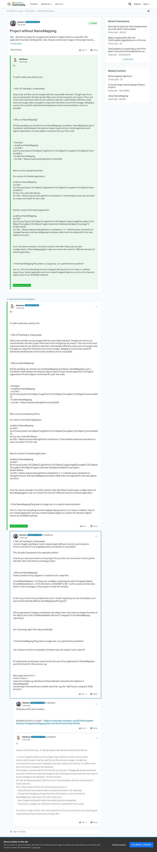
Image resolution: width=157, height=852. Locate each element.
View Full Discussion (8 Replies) (22, 299)
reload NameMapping (118, 96)
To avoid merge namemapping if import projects (126, 86)
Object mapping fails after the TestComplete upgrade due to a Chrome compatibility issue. (126, 39)
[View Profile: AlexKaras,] (15, 60)
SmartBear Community (14, 11)
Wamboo (21, 22)
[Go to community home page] (16, 4)
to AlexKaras (47, 535)
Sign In (146, 4)
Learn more (36, 847)
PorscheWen (124, 90)
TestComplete (30, 11)
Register (137, 4)
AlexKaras (23, 59)
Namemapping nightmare (120, 76)
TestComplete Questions (45, 11)
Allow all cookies (141, 845)
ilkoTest (123, 32)
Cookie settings (119, 845)
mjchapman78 (124, 54)
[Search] (129, 4)
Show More (17, 43)
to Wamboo (50, 703)
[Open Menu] (148, 11)
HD (121, 79)
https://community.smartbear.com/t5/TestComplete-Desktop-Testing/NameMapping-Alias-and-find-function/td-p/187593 (54, 722)
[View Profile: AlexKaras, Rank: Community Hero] (12, 306)
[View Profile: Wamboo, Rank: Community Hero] (13, 23)
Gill (121, 43)
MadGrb (122, 99)
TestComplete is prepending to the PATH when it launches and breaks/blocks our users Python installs (127, 50)
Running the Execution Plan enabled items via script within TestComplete (127, 27)
